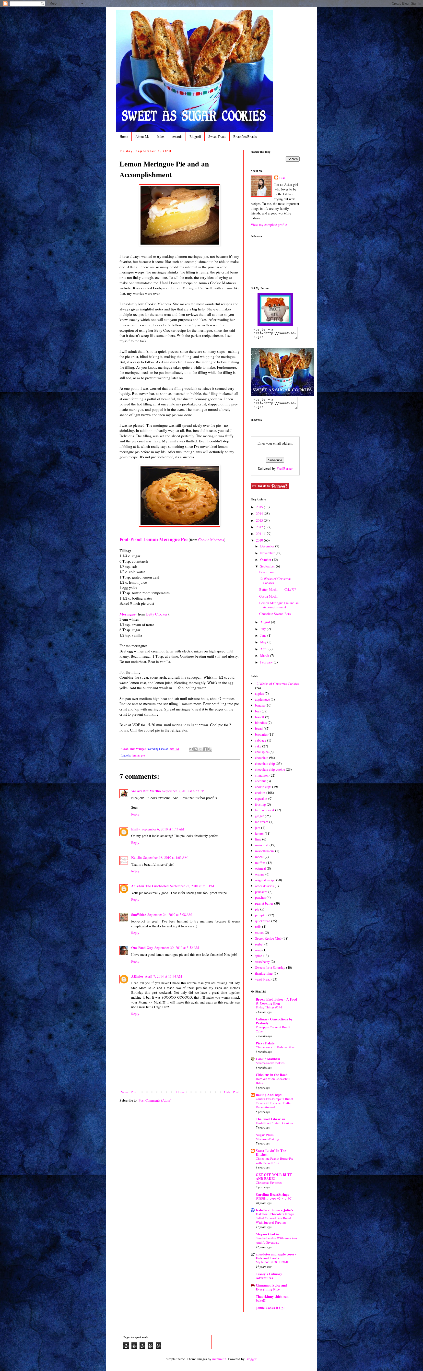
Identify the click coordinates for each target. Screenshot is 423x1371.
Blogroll (195, 136)
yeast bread (262, 979)
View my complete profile (269, 224)
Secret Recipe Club (268, 938)
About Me (142, 136)
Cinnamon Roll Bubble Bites (275, 1047)
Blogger (251, 1359)
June (263, 635)
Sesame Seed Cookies (270, 1063)
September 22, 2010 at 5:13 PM (192, 886)
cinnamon (262, 775)
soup (258, 950)
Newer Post (129, 1092)
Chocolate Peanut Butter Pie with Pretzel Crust (274, 1160)
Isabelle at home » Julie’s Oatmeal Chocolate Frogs (275, 1212)
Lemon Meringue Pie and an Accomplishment (279, 605)
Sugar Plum (265, 1134)
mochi (259, 856)
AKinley (137, 976)
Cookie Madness (211, 539)
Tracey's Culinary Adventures (269, 1275)
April (264, 649)
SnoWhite (138, 914)
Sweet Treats (217, 136)
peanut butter (264, 903)
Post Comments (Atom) (155, 1100)
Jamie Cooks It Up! (270, 1307)
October (266, 559)
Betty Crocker (156, 614)
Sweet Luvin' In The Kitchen (271, 1152)
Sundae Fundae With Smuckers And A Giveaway (276, 1240)
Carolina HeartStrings (272, 1194)
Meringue (127, 614)
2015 (260, 507)
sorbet (259, 944)
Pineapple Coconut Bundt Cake (273, 1029)
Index (160, 136)
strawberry (262, 961)
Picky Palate (265, 1043)
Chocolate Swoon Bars (275, 613)
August (265, 622)
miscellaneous (264, 851)
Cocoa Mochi (268, 596)
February (267, 662)
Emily (135, 829)
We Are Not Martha (146, 790)
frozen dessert (264, 810)
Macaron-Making (267, 1139)
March (265, 655)
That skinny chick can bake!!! (272, 1298)
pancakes (261, 891)
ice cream (261, 821)
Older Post (231, 1092)
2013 (260, 520)
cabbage (260, 740)
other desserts (264, 886)
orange (259, 874)
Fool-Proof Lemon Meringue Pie (153, 539)
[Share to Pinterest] (209, 749)
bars (258, 711)
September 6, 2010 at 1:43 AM (162, 829)
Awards (177, 136)
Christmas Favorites (269, 1182)
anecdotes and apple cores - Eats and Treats (276, 1256)
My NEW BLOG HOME (272, 1262)
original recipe (265, 880)
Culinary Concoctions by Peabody (274, 1021)
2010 (260, 540)
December (267, 546)
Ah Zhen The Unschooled (150, 885)
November (268, 553)
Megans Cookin (267, 1234)
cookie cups (263, 786)
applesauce (262, 699)
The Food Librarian (270, 1119)
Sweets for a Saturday (270, 967)
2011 (260, 533)
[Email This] (191, 749)
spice (258, 955)
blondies (261, 722)
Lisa (282, 178)
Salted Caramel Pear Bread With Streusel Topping (273, 1220)
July (263, 628)
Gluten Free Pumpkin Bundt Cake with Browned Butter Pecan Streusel (274, 1103)
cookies (260, 792)
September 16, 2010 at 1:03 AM (165, 857)
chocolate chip (265, 763)
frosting (260, 804)
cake (258, 746)
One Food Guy (142, 947)
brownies (261, 734)
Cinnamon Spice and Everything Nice (271, 1287)
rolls (258, 926)
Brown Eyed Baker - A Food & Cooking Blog (276, 1001)
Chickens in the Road (272, 1074)
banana (260, 705)
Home (124, 136)
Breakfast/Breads (245, 136)
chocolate (261, 757)
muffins (260, 862)
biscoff (259, 717)
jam (257, 827)
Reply (135, 814)
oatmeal (260, 868)
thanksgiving (264, 973)
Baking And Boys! (269, 1094)
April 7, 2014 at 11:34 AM (163, 976)
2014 (260, 513)
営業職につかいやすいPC (274, 1198)
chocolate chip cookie (270, 769)
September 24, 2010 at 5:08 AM (169, 914)
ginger (259, 816)
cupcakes (261, 798)
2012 (260, 527)
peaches (260, 897)
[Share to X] (200, 749)
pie (143, 755)
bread (259, 728)
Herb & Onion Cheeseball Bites (273, 1080)
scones (259, 932)
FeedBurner (285, 468)
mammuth (219, 1359)
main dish (262, 845)
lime (258, 839)
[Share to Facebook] (205, 749)
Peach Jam (266, 572)
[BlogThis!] (195, 749)
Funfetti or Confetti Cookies (274, 1123)
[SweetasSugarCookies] (275, 324)
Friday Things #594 (269, 1007)
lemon (136, 755)
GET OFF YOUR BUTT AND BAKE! (274, 1176)
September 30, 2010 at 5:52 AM (176, 947)
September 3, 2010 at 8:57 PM (183, 791)
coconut (260, 781)
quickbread (262, 921)
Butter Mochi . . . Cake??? (277, 589)
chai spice (262, 751)
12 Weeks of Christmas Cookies (275, 580)
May (263, 642)
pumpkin (261, 915)
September (268, 566)
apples (259, 693)
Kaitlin (136, 857)
